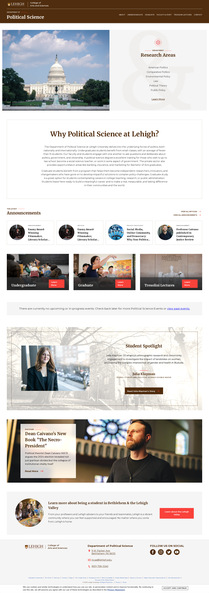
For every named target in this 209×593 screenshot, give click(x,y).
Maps (71, 578)
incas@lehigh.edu (102, 560)
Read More (32, 471)
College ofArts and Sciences (39, 4)
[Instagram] (161, 554)
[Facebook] (153, 554)
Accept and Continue (175, 588)
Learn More (158, 99)
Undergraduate (135, 15)
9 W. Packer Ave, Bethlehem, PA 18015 (103, 552)
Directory (57, 578)
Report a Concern (136, 578)
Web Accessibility (107, 578)
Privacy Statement (116, 590)
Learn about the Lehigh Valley (177, 513)
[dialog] (104, 589)
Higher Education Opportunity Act (155, 578)
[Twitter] (169, 554)
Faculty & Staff (164, 15)
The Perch (48, 578)
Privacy (118, 582)
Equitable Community (36, 578)
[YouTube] (177, 554)
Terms (124, 582)
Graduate (149, 15)
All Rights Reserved (106, 582)
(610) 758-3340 (100, 566)
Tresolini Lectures (183, 15)
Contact (198, 15)
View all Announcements (185, 215)
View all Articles (189, 211)
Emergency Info (94, 578)
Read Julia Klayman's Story (141, 391)
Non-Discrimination (174, 578)
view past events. (178, 308)
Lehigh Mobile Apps (121, 578)
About (122, 15)
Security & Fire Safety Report (104, 580)
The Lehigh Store (81, 578)
